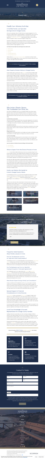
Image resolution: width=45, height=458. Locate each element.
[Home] (22, 5)
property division (22, 56)
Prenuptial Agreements (12, 53)
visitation (29, 187)
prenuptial (27, 271)
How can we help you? (10, 386)
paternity (32, 177)
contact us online (33, 95)
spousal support (16, 56)
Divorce (8, 152)
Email (24, 379)
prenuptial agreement (16, 177)
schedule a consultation (27, 330)
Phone (8, 379)
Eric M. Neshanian (11, 146)
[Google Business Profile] (24, 446)
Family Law (22, 435)
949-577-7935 (22, 416)
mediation (13, 322)
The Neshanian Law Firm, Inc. (16, 37)
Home (22, 429)
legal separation (21, 178)
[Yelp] (22, 446)
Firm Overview (22, 431)
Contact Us (22, 441)
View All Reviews (14, 242)
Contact (10, 64)
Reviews (22, 439)
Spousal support (9, 295)
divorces (24, 72)
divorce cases (23, 295)
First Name (8, 376)
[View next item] (9, 242)
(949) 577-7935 (28, 64)
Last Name (24, 376)
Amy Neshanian (10, 145)
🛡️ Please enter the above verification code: (13, 394)
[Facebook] (20, 446)
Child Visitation (10, 50)
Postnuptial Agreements (12, 54)
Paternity (9, 51)
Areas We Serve (22, 437)
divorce (21, 184)
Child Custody (10, 48)
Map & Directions (22, 425)
